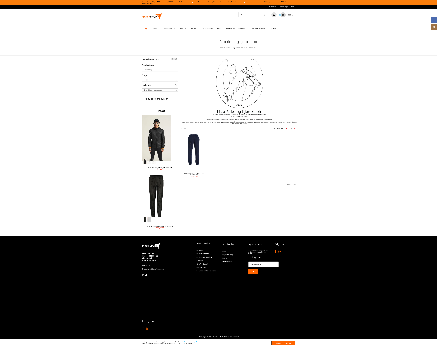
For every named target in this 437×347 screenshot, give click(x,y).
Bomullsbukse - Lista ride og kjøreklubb (194, 174)
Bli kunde (200, 250)
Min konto (272, 7)
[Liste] (185, 128)
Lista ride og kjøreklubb (153, 90)
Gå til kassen (227, 261)
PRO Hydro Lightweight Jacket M (160, 168)
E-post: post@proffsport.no (153, 269)
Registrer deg (227, 255)
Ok (253, 272)
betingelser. (255, 257)
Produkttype (148, 65)
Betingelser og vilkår (204, 257)
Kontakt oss (201, 267)
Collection (147, 85)
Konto (224, 258)
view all (174, 59)
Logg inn (225, 251)
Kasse (293, 7)
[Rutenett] (181, 128)
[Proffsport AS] (152, 20)
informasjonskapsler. (191, 342)
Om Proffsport (202, 264)
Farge (145, 75)
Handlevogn (283, 7)
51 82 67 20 (146, 265)
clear (176, 85)
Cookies (200, 260)
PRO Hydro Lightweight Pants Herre (160, 226)
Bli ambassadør (203, 254)
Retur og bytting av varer (206, 271)
